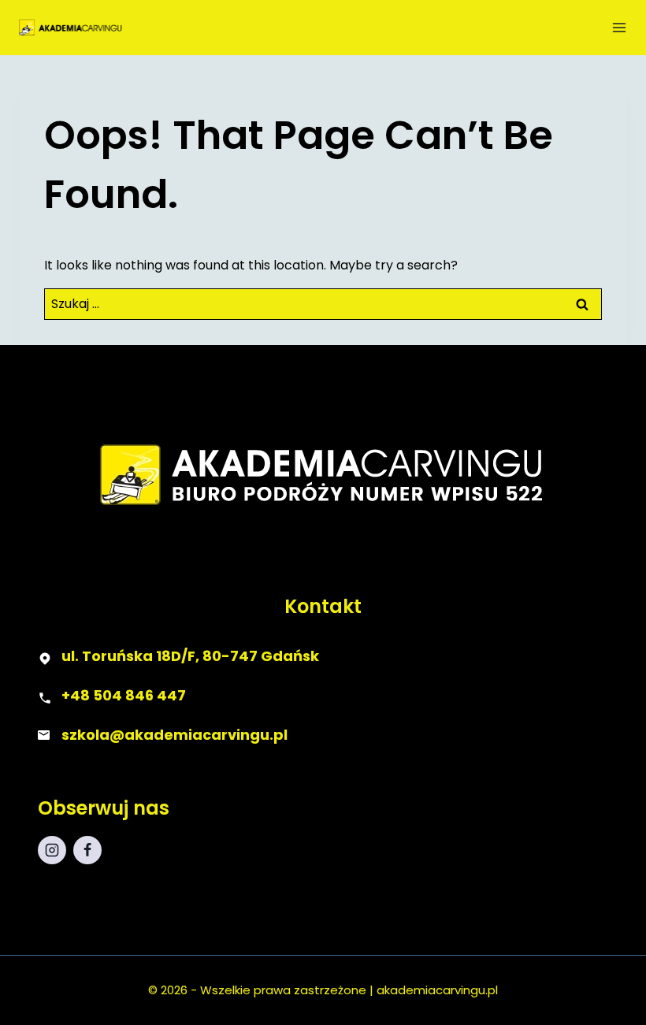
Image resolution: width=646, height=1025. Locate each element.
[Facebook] (87, 850)
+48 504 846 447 (123, 695)
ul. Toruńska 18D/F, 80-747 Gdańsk (190, 656)
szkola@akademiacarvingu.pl (174, 735)
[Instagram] (52, 850)
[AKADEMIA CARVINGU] (88, 27)
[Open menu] (619, 27)
